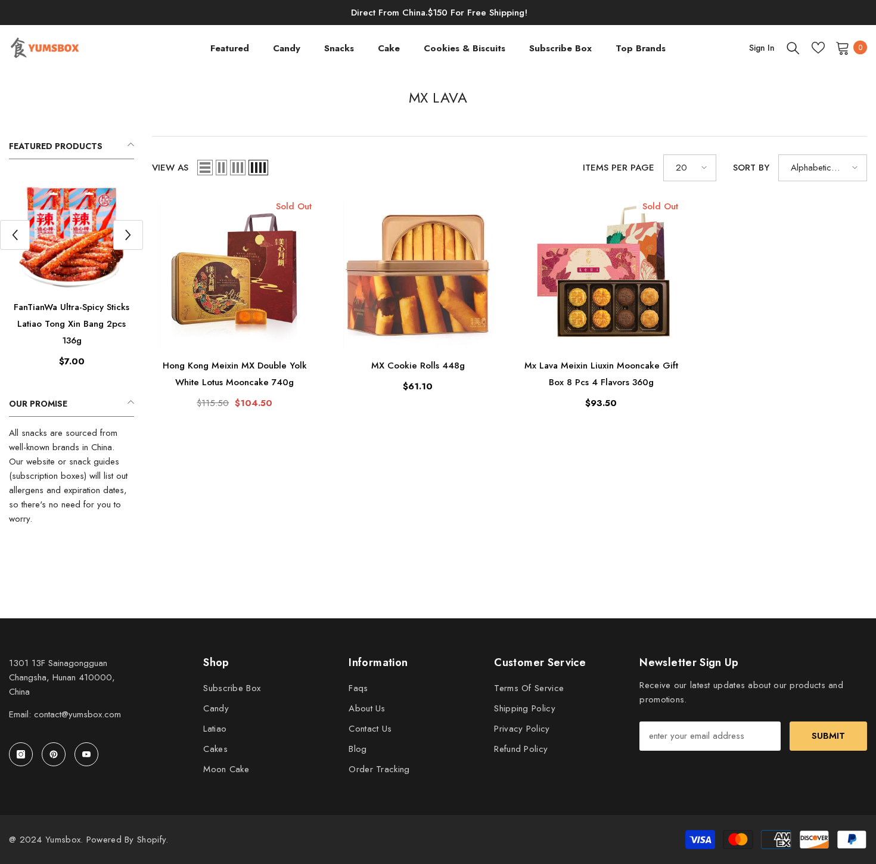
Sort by (751, 167)
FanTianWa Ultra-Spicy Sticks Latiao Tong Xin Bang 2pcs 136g (71, 324)
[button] (15, 235)
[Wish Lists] (818, 47)
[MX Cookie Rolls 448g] (418, 273)
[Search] (793, 47)
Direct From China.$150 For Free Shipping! (439, 12)
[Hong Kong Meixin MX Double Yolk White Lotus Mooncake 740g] (235, 273)
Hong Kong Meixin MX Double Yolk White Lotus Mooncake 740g (235, 374)
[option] (71, 276)
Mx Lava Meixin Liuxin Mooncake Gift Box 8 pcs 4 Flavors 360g (601, 374)
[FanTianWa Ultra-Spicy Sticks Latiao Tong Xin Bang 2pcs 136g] (71, 233)
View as (170, 167)
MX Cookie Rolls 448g (418, 365)
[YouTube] (86, 754)
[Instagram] (21, 754)
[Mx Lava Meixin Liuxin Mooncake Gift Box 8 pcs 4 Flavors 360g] (601, 273)
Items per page (618, 167)
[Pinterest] (54, 754)
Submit (828, 735)
